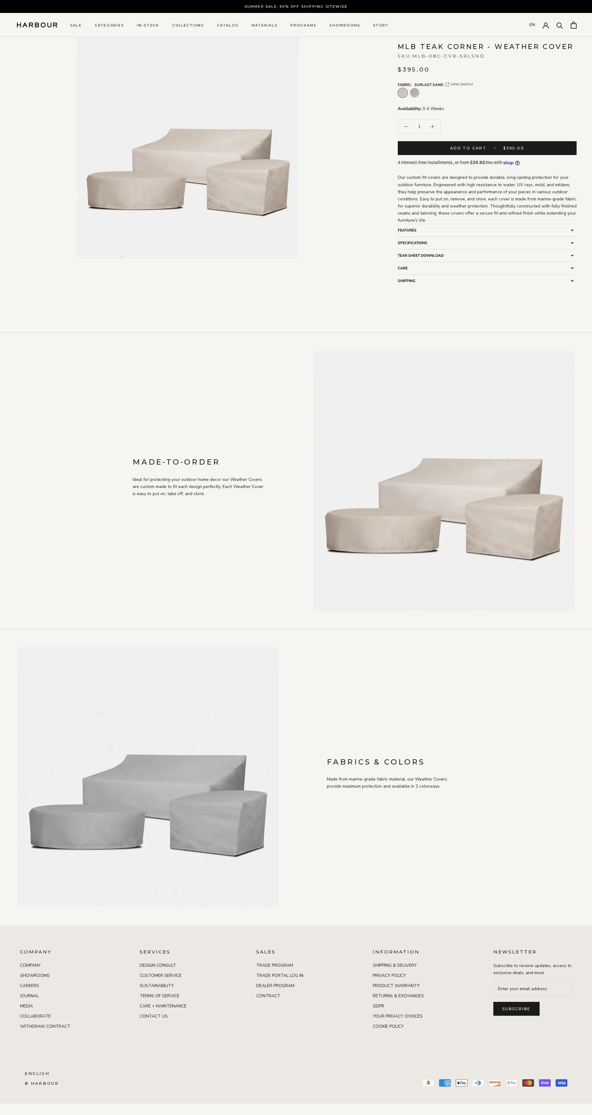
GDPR (378, 1006)
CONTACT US (154, 1016)
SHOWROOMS (344, 25)
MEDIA (26, 1006)
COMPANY (30, 965)
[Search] (560, 25)
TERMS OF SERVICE (159, 996)
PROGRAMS (303, 25)
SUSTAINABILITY (157, 986)
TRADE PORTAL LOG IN (279, 975)
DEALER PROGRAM (275, 986)
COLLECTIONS (188, 25)
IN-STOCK (148, 25)
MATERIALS (265, 25)
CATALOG (228, 25)
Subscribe (516, 1008)
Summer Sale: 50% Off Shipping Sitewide (296, 6)
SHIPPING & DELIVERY (395, 965)
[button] (487, 230)
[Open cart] (574, 25)
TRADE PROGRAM (274, 965)
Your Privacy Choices (398, 1016)
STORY (380, 25)
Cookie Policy (388, 1026)
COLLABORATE (35, 1016)
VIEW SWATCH (462, 84)
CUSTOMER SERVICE (161, 975)
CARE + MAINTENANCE (163, 1006)
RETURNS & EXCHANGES (398, 996)
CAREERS (29, 986)
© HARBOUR (42, 1083)
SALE (76, 25)
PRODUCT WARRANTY (396, 986)
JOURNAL (29, 996)
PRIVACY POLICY (389, 975)
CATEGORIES (109, 25)
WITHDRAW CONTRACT (45, 1026)
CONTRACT (268, 996)
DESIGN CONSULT (158, 965)
